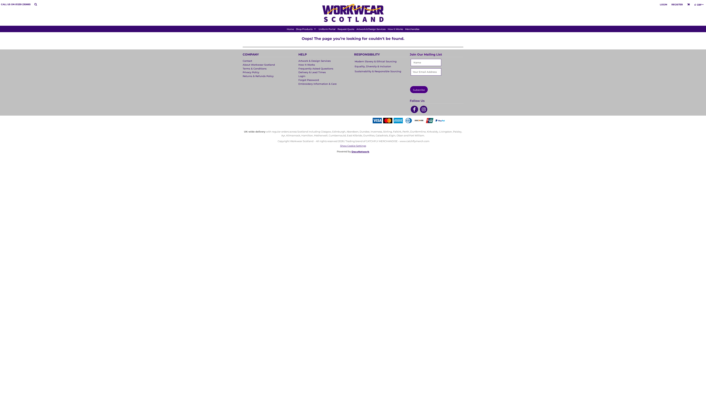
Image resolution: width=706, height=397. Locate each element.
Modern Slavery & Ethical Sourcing (376, 61)
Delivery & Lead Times (312, 72)
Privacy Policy (251, 72)
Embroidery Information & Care (317, 83)
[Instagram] (423, 109)
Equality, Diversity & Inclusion (373, 66)
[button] (35, 4)
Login (663, 4)
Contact (247, 60)
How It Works (306, 64)
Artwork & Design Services (314, 60)
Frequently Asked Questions (315, 68)
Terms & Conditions (255, 68)
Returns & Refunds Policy (258, 76)
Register (677, 4)
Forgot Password (308, 79)
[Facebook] (414, 109)
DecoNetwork (360, 151)
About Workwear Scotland (259, 64)
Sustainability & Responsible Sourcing (378, 71)
